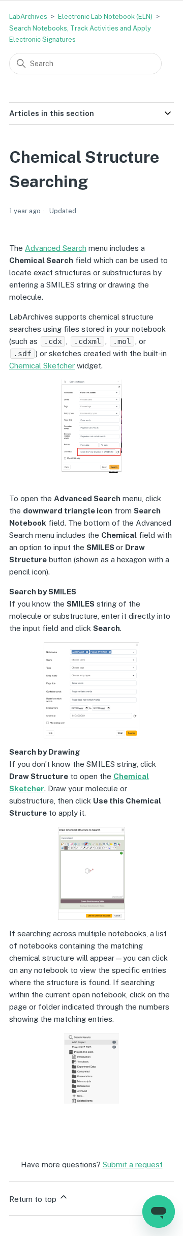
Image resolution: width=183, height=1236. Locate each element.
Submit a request (133, 1164)
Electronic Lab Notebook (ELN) (105, 16)
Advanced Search (55, 248)
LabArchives (28, 16)
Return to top (33, 1199)
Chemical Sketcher (42, 365)
